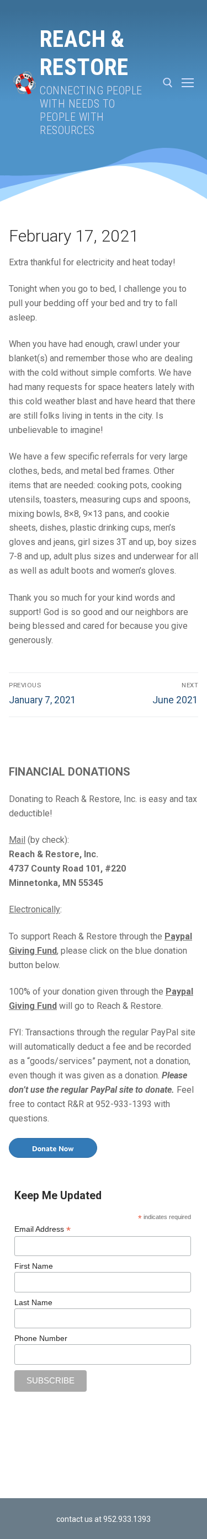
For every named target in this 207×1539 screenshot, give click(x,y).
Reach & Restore (84, 53)
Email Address (42, 1229)
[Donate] (53, 1147)
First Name (33, 1266)
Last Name (33, 1302)
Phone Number (40, 1338)
